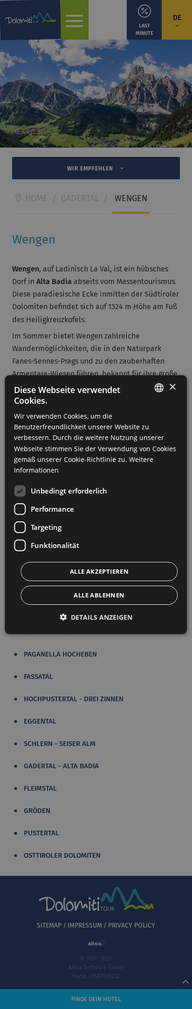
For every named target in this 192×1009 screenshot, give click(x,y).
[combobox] (159, 387)
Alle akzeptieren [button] (99, 571)
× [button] (172, 387)
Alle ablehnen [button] (99, 595)
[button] (96, 617)
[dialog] (96, 504)
